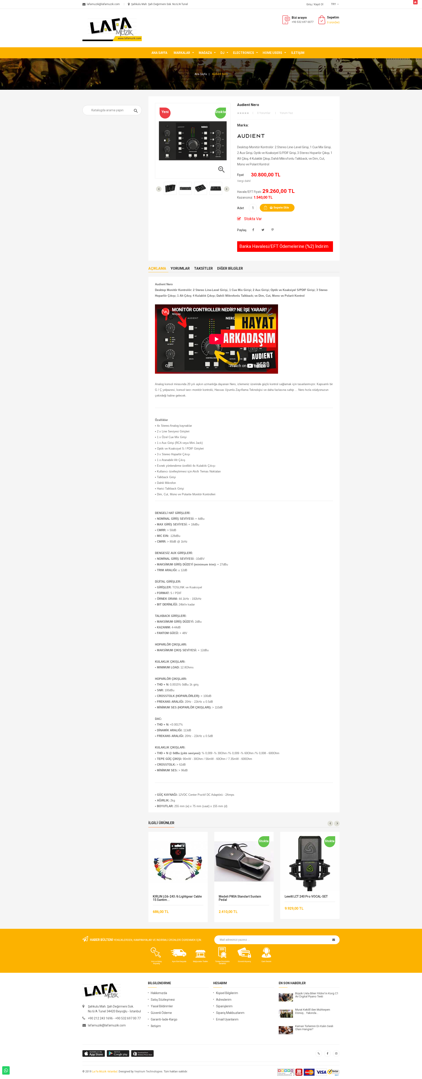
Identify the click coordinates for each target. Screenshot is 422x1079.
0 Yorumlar (263, 113)
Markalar (182, 53)
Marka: (243, 125)
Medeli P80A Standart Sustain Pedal (240, 898)
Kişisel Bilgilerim (227, 993)
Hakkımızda (159, 993)
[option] (170, 188)
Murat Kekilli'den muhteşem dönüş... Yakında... (312, 1011)
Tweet (263, 230)
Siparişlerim (224, 1006)
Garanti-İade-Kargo (164, 1019)
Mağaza (205, 53)
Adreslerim (223, 999)
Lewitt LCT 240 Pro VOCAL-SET (306, 896)
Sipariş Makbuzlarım (230, 1013)
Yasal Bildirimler (162, 1006)
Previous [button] (159, 189)
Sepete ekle (281, 207)
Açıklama (157, 268)
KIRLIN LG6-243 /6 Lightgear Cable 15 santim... (177, 898)
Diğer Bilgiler (230, 268)
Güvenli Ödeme (161, 1013)
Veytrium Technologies (148, 1071)
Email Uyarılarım (227, 1019)
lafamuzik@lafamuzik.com (107, 1025)
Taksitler (203, 268)
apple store (118, 1053)
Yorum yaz (286, 113)
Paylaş (253, 230)
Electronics (243, 53)
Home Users (272, 53)
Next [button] (226, 189)
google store (94, 1053)
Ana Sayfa (159, 53)
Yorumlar (180, 268)
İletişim (297, 53)
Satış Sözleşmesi (163, 999)
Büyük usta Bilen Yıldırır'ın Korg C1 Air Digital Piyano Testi (316, 995)
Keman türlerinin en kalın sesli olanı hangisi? (314, 1028)
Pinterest (272, 230)
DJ (222, 53)
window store (142, 1053)
